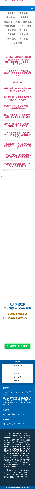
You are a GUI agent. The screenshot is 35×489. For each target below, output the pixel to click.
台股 (21, 26)
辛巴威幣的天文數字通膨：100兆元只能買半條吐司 (17, 165)
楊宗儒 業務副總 (9, 424)
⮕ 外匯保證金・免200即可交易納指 (17, 488)
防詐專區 (23, 39)
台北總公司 (17, 369)
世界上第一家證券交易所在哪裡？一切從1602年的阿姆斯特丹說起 (17, 134)
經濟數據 (10, 17)
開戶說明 (23, 34)
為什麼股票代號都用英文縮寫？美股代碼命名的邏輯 (17, 98)
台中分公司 (17, 377)
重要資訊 (11, 13)
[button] (32, 8)
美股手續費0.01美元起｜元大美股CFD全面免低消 (17, 89)
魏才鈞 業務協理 (9, 414)
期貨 (29, 26)
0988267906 (19, 424)
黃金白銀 (8, 22)
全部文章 (17, 43)
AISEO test (17, 82)
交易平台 (11, 34)
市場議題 (23, 13)
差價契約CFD (10, 26)
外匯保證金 (23, 17)
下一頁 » (8, 170)
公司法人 (11, 39)
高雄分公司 (17, 381)
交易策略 (11, 30)
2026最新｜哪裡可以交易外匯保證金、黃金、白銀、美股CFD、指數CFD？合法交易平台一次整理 (17, 60)
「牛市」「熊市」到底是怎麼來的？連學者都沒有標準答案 (17, 156)
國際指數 (27, 22)
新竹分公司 (17, 373)
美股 (17, 22)
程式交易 (23, 30)
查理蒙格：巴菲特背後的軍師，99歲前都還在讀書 (17, 107)
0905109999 (19, 414)
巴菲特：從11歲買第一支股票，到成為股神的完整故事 (17, 125)
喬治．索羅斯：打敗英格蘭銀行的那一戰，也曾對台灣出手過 (17, 116)
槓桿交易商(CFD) (17, 365)
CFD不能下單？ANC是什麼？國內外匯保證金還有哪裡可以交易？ (17, 73)
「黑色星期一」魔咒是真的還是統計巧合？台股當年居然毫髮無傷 (17, 146)
